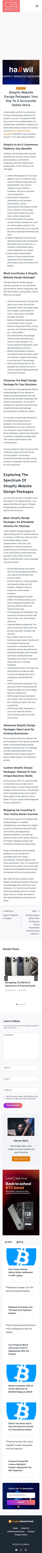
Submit (21, 1502)
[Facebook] (16, 1550)
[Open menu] (36, 6)
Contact (31, 1531)
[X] (21, 1550)
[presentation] (21, 966)
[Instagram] (26, 1550)
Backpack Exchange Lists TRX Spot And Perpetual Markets (20, 1310)
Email (7, 1079)
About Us (25, 1528)
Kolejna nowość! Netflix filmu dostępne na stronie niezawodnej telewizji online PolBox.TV (32, 922)
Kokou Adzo (11, 990)
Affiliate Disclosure (16, 1531)
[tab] (16, 1004)
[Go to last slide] (6, 978)
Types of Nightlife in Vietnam (10, 915)
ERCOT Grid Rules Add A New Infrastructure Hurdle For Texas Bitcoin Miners (20, 1426)
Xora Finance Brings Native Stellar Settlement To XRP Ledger (20, 1272)
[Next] (36, 978)
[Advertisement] (21, 34)
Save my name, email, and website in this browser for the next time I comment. (22, 1097)
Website (8, 1090)
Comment (9, 1035)
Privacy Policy (21, 1535)
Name (7, 1068)
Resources (21, 88)
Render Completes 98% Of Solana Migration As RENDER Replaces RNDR (20, 1389)
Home (15, 1528)
